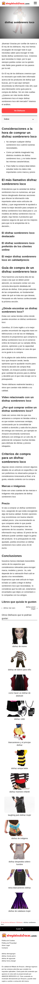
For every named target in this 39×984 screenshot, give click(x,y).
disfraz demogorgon (8, 953)
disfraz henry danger (9, 961)
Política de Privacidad (9, 943)
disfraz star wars (9, 608)
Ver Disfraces (19, 111)
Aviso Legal (6, 945)
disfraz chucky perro (9, 956)
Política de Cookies (8, 940)
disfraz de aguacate (8, 958)
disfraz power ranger (31, 608)
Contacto (5, 948)
